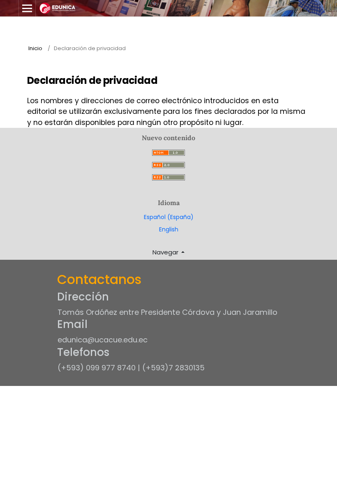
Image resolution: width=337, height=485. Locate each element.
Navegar (166, 252)
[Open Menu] (27, 8)
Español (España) (169, 217)
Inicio (35, 48)
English (168, 229)
